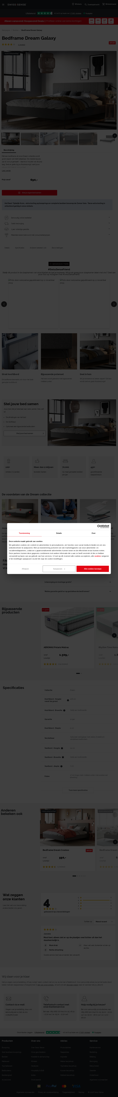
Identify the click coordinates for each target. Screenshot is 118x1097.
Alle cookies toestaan (92, 569)
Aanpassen (57, 569)
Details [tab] (59, 533)
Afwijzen (25, 569)
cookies (97, 556)
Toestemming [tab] (24, 533)
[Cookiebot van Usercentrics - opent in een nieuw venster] (99, 526)
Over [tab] (94, 533)
